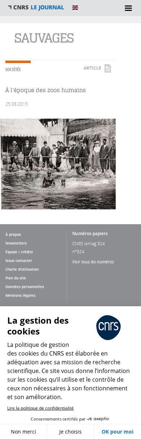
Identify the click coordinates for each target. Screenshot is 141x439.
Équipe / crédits (19, 251)
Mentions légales (20, 295)
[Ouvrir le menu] (128, 8)
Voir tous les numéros (93, 261)
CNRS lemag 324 (88, 243)
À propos (13, 234)
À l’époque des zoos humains (45, 90)
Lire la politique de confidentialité (40, 408)
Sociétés (13, 69)
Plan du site (15, 277)
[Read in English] (75, 7)
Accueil (36, 7)
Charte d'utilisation (22, 269)
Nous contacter (18, 260)
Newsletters (16, 243)
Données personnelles (24, 286)
